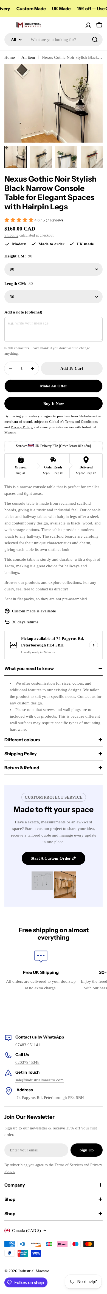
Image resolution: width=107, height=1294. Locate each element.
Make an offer (53, 386)
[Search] (95, 39)
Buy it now (53, 403)
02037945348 (27, 1062)
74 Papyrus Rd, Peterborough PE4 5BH (50, 1097)
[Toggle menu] (7, 25)
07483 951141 (27, 1045)
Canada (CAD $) (26, 1230)
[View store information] (93, 645)
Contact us (86, 696)
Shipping (11, 235)
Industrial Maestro (33, 1271)
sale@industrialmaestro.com (39, 1080)
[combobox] (53, 39)
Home (9, 57)
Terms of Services (69, 1165)
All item (28, 57)
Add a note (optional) (23, 312)
